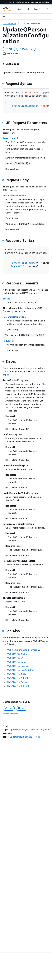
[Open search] (46, 9)
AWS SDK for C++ (15, 657)
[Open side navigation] (4, 16)
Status (6, 298)
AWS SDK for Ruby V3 (18, 686)
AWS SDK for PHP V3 (17, 678)
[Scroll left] (15, 9)
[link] (33, 23)
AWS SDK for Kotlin (16, 674)
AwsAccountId (10, 138)
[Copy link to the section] (3, 83)
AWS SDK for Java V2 (17, 666)
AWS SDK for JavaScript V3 (20, 670)
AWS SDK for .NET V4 (18, 653)
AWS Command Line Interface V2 (23, 649)
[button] (11, 63)
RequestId (17, 266)
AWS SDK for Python (17, 682)
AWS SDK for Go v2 (16, 661)
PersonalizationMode (24, 106)
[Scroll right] (39, 9)
